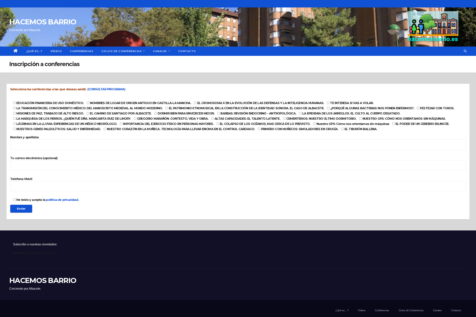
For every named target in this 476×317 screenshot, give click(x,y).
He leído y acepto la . (47, 200)
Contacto (187, 51)
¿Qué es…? (34, 51)
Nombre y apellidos (24, 137)
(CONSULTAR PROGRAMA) (106, 89)
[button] (465, 51)
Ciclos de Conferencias (122, 51)
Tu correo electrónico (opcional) (33, 158)
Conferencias (81, 51)
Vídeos (56, 51)
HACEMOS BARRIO (42, 21)
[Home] (15, 51)
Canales (160, 51)
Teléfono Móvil (21, 179)
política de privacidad (62, 200)
